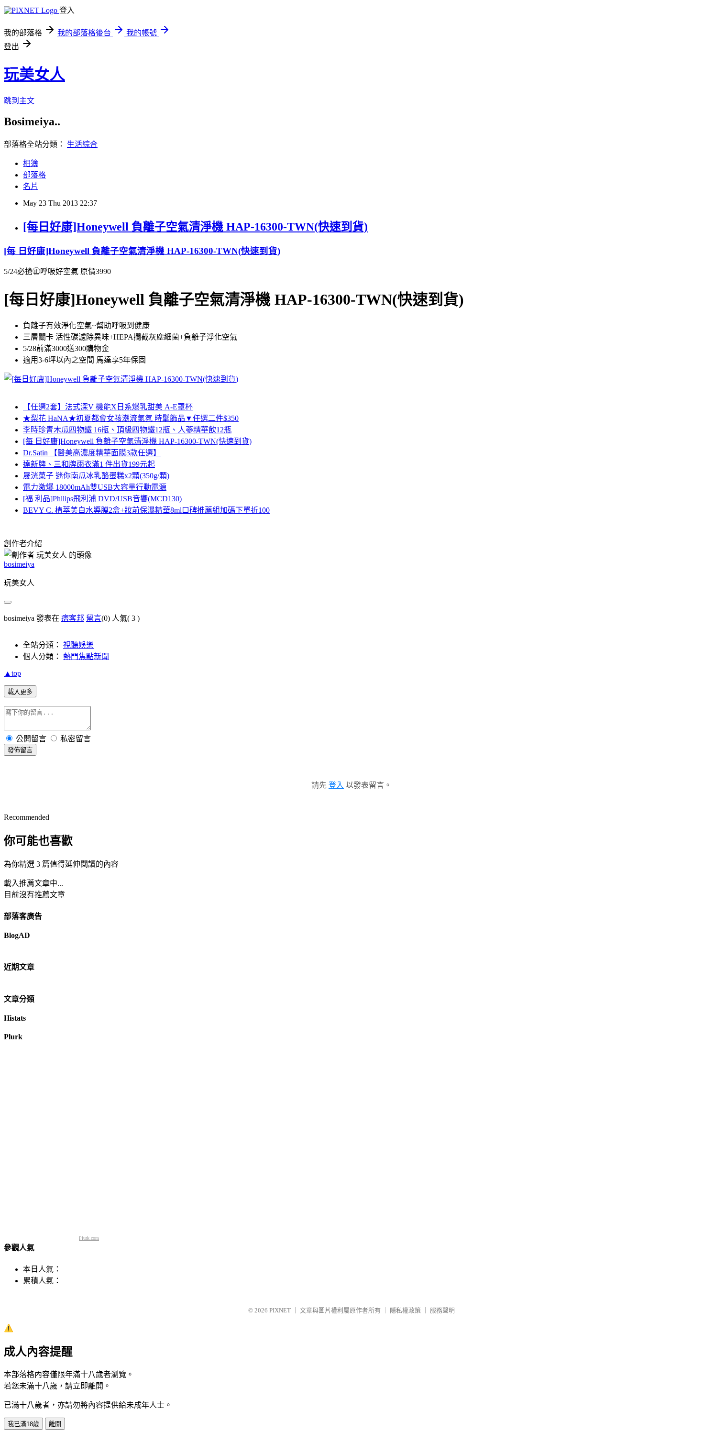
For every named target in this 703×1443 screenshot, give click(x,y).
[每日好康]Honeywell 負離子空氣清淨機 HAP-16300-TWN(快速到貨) (195, 226)
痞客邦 (72, 618)
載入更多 (20, 691)
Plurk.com (89, 1238)
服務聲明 (442, 1310)
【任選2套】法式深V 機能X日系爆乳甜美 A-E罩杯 (108, 407)
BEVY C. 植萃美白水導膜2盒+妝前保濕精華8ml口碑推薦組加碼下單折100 (146, 510)
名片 (30, 186)
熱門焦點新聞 (86, 656)
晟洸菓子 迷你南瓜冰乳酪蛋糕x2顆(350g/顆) (96, 476)
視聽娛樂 (78, 645)
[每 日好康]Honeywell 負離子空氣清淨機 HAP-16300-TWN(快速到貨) (142, 251)
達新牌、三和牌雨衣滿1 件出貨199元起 (89, 464)
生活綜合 (82, 144)
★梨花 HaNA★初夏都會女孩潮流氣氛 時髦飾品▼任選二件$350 (131, 418)
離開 (55, 1424)
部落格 (34, 175)
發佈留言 (20, 750)
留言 (93, 618)
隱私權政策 (405, 1310)
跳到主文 (19, 101)
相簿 (30, 163)
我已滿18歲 (23, 1424)
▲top (12, 673)
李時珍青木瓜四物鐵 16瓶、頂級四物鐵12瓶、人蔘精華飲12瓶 (127, 430)
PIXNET (280, 1310)
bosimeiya (19, 564)
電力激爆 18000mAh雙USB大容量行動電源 (94, 487)
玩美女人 (34, 74)
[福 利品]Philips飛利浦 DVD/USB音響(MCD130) (102, 499)
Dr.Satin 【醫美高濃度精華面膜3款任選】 (92, 453)
